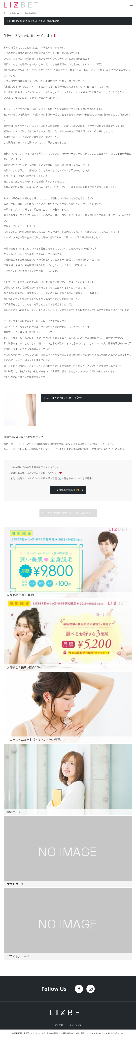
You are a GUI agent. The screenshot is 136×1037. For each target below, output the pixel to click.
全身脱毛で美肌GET (66, 489)
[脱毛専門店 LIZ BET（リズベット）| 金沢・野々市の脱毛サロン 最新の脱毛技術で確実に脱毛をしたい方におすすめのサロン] (38, 4)
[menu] (131, 5)
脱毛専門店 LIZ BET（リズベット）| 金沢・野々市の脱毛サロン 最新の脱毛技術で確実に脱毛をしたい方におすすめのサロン (60, 1033)
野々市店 (59, 1025)
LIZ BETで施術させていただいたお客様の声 (68, 513)
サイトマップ (75, 1025)
